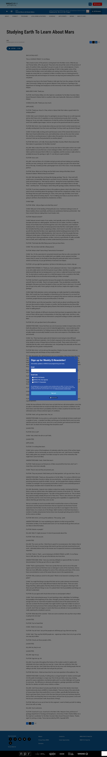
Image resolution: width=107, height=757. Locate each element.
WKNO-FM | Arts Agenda (41, 380)
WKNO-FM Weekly (39, 377)
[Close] (76, 358)
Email (32, 367)
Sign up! (53, 393)
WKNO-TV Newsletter (40, 382)
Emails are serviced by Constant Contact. (63, 388)
